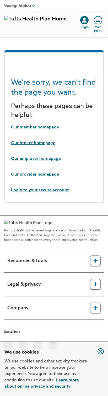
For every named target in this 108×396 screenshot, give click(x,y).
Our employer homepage (36, 159)
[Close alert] (98, 354)
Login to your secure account (40, 190)
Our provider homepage (35, 174)
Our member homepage (35, 127)
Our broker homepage (33, 143)
